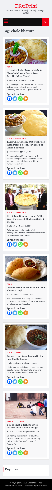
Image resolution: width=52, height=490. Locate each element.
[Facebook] (9, 98)
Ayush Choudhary (15, 432)
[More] (25, 98)
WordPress (41, 485)
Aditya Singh (13, 80)
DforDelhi (26, 6)
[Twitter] (14, 98)
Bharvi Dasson (14, 295)
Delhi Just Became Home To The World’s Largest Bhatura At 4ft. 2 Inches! (25, 219)
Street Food (20, 138)
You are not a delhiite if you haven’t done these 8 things (22, 426)
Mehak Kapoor (14, 152)
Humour (11, 421)
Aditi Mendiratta (15, 363)
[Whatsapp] (20, 98)
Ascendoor (18, 485)
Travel (18, 353)
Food (9, 67)
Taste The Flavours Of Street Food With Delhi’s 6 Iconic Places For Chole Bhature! (26, 145)
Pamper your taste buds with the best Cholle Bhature (25, 357)
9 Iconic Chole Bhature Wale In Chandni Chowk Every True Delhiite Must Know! (24, 73)
